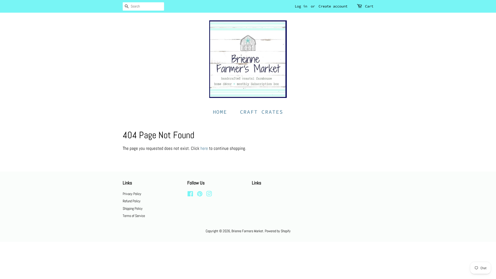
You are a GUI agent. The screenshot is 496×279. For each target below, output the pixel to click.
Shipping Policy (133, 208)
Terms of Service (134, 215)
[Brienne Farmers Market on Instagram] (209, 194)
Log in (301, 6)
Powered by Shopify (278, 231)
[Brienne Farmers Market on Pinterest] (200, 194)
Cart (369, 6)
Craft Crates (261, 112)
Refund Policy (132, 201)
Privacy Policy (132, 193)
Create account (333, 6)
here (204, 148)
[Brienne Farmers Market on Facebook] (190, 194)
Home (220, 112)
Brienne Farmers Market (247, 231)
